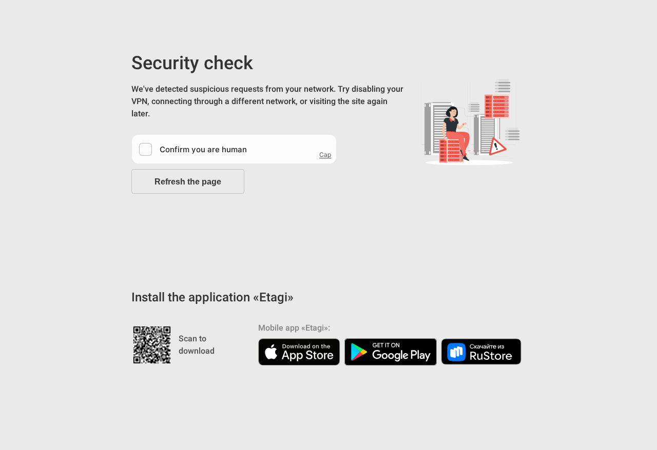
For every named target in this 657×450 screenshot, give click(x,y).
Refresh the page (187, 181)
